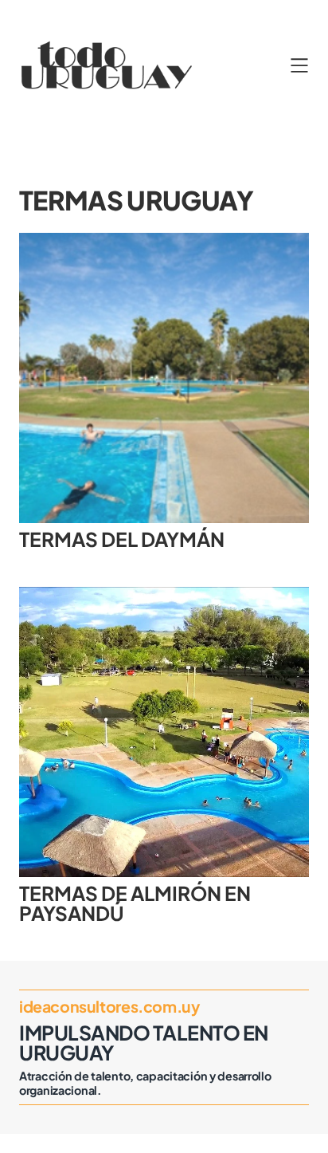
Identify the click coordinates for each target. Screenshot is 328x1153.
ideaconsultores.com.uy (109, 1006)
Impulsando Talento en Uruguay (143, 1042)
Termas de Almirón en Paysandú (135, 903)
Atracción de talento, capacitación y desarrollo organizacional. (145, 1082)
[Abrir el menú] (299, 65)
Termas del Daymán (122, 539)
